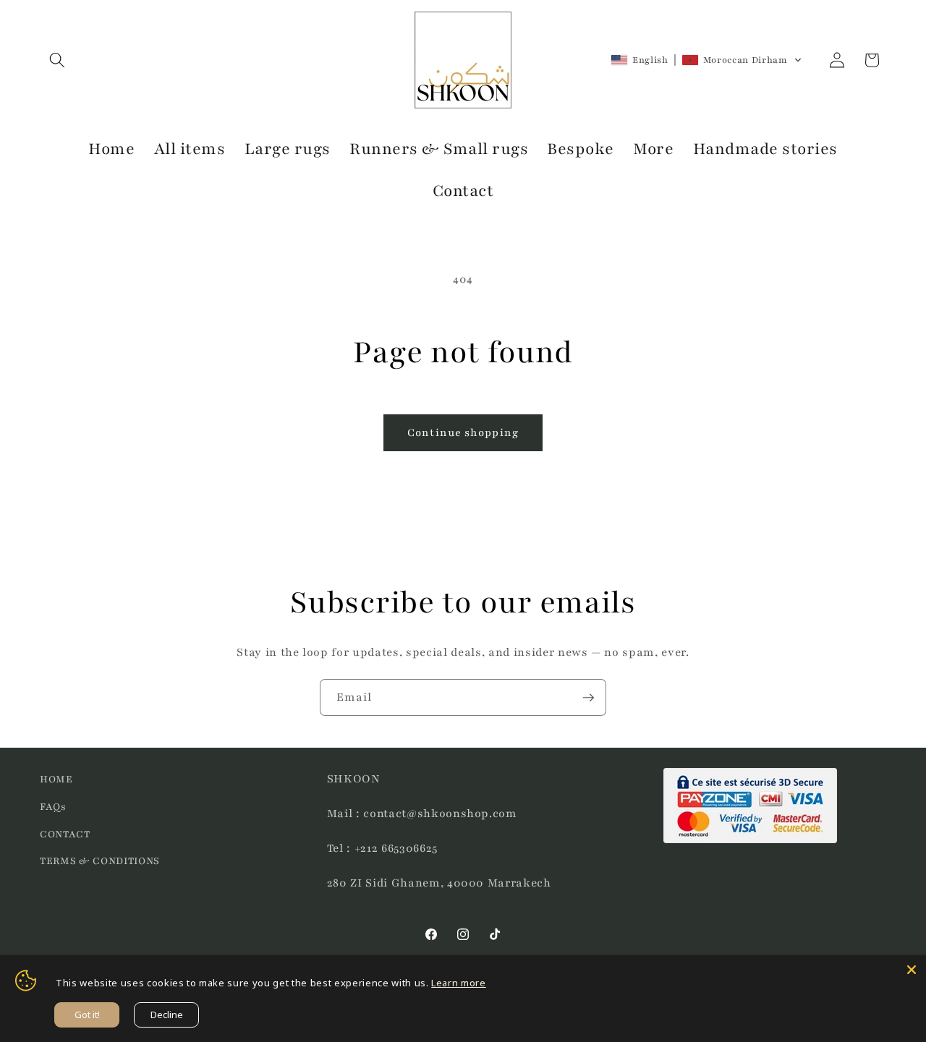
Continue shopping (463, 432)
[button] (57, 60)
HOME (56, 779)
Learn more (458, 982)
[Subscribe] (588, 698)
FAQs (53, 806)
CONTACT (65, 834)
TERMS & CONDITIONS (100, 861)
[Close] (911, 969)
